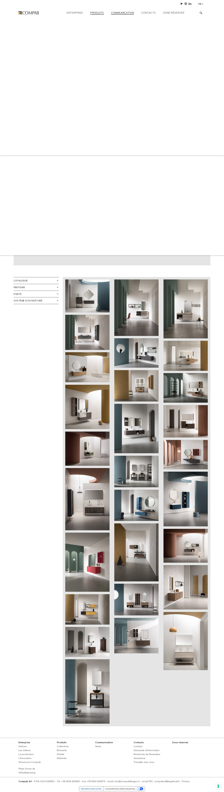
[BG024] (136, 599)
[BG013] (185, 421)
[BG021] (136, 552)
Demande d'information (147, 750)
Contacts (148, 12)
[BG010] (185, 388)
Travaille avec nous (144, 762)
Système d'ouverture (28, 300)
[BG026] (87, 642)
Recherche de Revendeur (147, 754)
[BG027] (136, 635)
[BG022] (185, 545)
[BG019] (185, 499)
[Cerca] (201, 13)
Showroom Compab (30, 762)
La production (26, 754)
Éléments (62, 750)
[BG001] (87, 295)
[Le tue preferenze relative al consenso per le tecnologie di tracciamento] (218, 786)
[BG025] (185, 587)
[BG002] (136, 307)
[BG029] (87, 691)
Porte (18, 294)
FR (200, 3)
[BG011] (87, 407)
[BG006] (136, 352)
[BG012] (136, 428)
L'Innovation (25, 758)
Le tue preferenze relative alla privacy (120, 789)
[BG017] (87, 499)
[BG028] (185, 641)
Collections (63, 746)
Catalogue (21, 280)
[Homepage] (40, 12)
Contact (138, 746)
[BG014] (87, 449)
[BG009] (136, 386)
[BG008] (87, 367)
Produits (97, 12)
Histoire (23, 746)
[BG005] (87, 332)
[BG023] (87, 609)
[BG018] (136, 505)
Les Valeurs (25, 750)
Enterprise (75, 12)
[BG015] (136, 471)
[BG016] (185, 454)
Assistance (139, 758)
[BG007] (185, 356)
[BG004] (185, 308)
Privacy (186, 781)
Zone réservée (173, 12)
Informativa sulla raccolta (91, 789)
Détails (60, 754)
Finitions (19, 287)
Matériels (62, 758)
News (98, 746)
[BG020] (87, 562)
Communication (122, 12)
